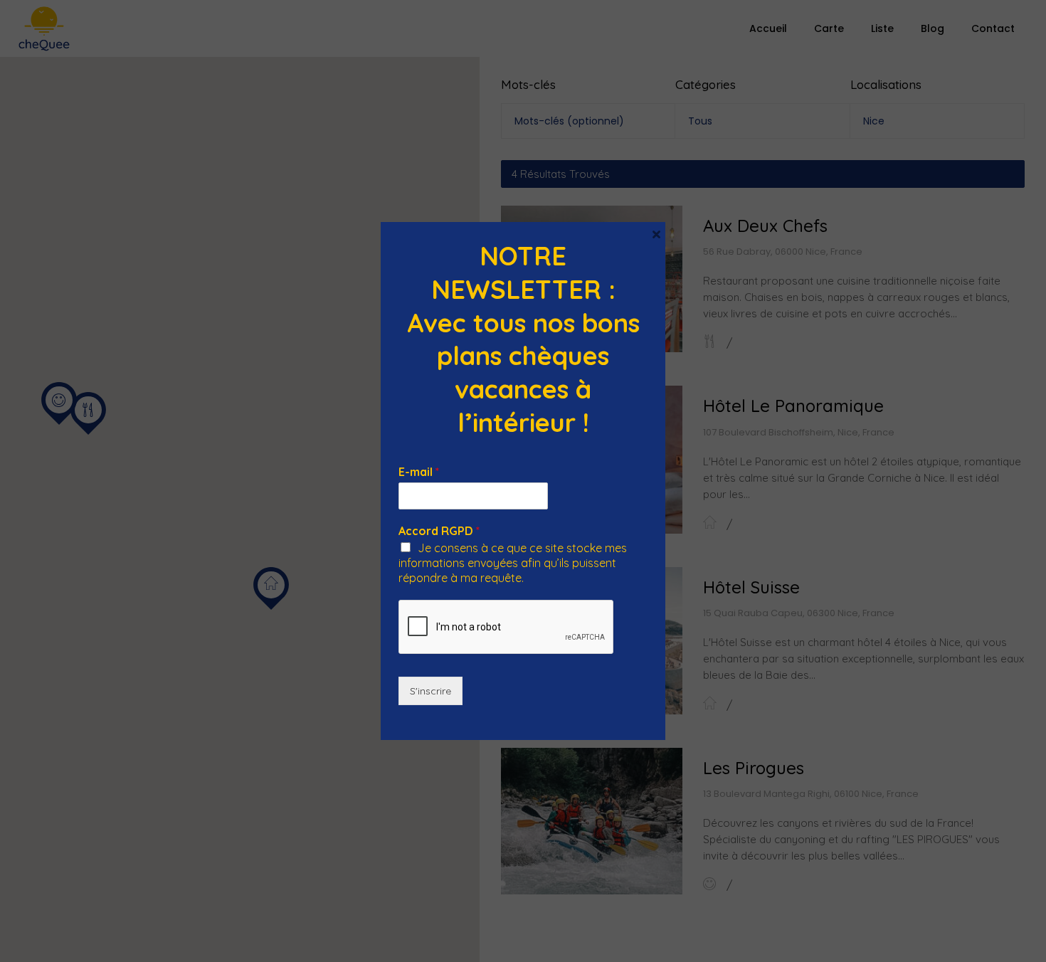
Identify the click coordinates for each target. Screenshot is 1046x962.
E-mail (418, 472)
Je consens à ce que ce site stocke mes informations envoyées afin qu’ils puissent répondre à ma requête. (512, 563)
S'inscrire (430, 690)
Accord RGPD (439, 531)
